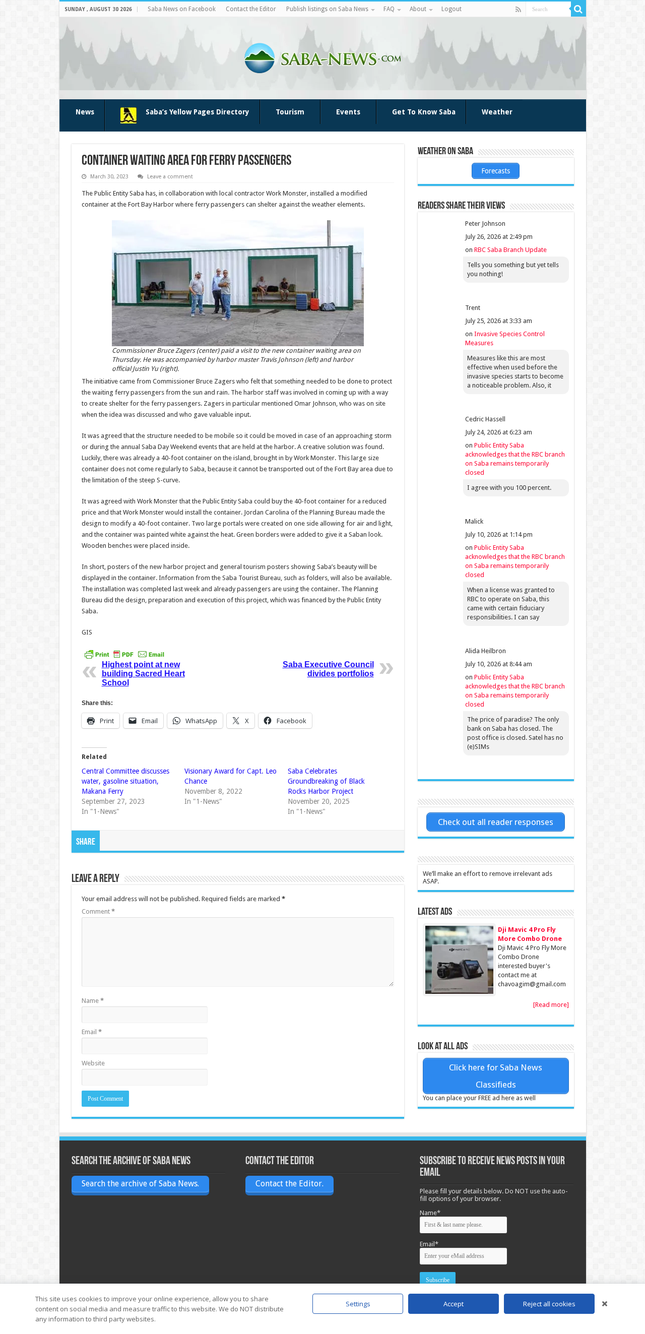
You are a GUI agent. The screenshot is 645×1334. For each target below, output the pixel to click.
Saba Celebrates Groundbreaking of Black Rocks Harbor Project (326, 781)
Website (93, 1063)
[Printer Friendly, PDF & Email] (124, 654)
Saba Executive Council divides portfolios (328, 669)
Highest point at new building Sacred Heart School (143, 673)
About (418, 9)
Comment (98, 911)
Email (92, 1032)
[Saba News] (322, 56)
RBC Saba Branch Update (510, 249)
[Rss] (518, 10)
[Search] (578, 9)
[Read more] (551, 1004)
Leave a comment (170, 176)
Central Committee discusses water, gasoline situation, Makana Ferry (125, 781)
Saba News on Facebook (182, 9)
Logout (451, 9)
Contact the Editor (251, 9)
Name (93, 1000)
